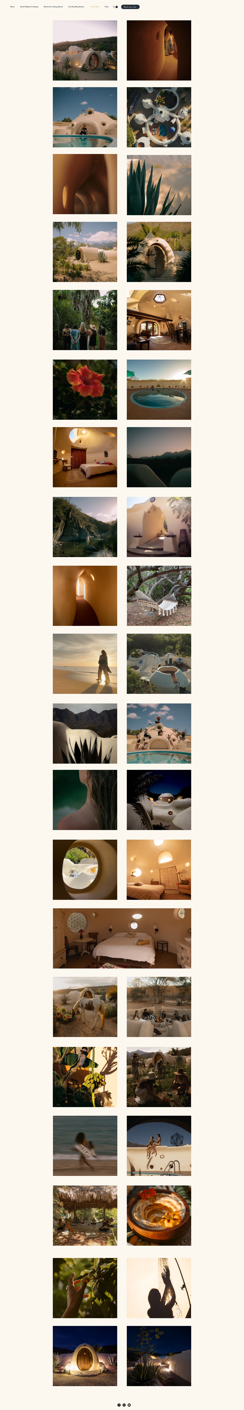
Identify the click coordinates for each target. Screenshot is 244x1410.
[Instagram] (124, 1405)
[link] (115, 7)
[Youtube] (129, 1405)
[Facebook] (119, 1405)
